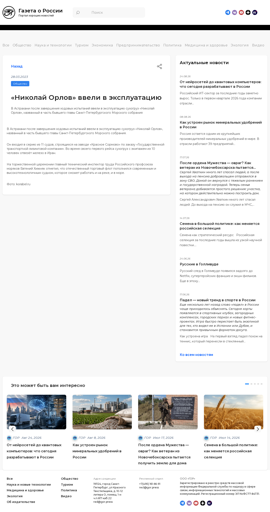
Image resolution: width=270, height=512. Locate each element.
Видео (258, 45)
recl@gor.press (149, 487)
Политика (172, 45)
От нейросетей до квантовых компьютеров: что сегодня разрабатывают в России (34, 451)
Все (6, 45)
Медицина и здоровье (206, 45)
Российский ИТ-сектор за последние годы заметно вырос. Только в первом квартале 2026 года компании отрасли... (221, 98)
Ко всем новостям (196, 355)
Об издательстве (21, 502)
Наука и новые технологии (29, 484)
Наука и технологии (53, 45)
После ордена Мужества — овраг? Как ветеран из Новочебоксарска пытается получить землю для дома (216, 167)
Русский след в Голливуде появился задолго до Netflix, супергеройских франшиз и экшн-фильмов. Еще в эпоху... (218, 276)
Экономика (102, 45)
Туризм (82, 45)
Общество (22, 45)
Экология (240, 45)
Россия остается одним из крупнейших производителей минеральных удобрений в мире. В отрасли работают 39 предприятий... (219, 139)
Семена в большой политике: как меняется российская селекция (231, 451)
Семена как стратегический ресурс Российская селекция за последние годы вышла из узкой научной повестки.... (221, 240)
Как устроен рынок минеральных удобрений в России (97, 451)
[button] (257, 429)
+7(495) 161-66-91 (149, 483)
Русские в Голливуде (199, 264)
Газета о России (41, 11)
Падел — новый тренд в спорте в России (217, 300)
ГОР (16, 438)
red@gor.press (103, 501)
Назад (17, 66)
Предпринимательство (138, 45)
